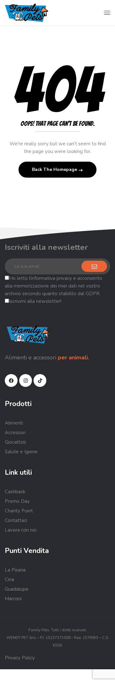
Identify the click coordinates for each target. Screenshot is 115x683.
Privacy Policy (20, 658)
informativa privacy (51, 278)
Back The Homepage (55, 169)
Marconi (13, 598)
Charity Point (19, 511)
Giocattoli (15, 442)
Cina (9, 579)
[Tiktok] (40, 380)
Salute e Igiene (21, 452)
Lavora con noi (20, 530)
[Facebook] (11, 380)
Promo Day (17, 501)
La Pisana (15, 570)
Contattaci (16, 520)
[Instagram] (25, 380)
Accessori (15, 432)
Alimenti (14, 423)
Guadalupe (16, 589)
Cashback (15, 491)
